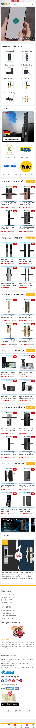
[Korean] (21, 1)
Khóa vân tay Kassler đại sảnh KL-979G (8, 316)
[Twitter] (6, 680)
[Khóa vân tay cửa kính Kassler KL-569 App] (27, 476)
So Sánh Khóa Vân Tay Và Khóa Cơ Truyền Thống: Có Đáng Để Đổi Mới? (17, 572)
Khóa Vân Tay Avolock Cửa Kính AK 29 (9, 486)
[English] (15, 1)
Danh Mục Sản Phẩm (12, 46)
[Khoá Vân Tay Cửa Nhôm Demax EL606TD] (9, 274)
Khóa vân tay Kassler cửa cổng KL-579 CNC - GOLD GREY (9, 397)
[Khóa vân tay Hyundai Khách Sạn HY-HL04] (27, 444)
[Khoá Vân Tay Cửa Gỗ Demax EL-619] (27, 218)
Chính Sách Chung (7, 602)
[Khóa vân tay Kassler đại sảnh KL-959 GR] (27, 307)
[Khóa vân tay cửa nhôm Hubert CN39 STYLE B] (9, 250)
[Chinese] (18, 1)
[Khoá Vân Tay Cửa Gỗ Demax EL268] (9, 194)
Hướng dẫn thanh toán (8, 613)
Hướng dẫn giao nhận (8, 616)
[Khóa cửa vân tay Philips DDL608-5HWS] (27, 274)
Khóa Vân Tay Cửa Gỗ (12, 181)
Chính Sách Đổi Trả (7, 600)
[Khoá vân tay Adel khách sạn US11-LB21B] (9, 444)
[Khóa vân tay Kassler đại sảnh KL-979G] (9, 307)
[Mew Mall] (15, 525)
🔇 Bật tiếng (30, 39)
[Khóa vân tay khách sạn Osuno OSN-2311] (27, 419)
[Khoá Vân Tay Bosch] (18, 126)
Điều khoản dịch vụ (7, 618)
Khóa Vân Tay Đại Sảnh (13, 294)
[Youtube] (13, 680)
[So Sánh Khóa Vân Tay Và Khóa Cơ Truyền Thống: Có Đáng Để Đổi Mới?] (18, 555)
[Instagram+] (9, 680)
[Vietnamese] (13, 1)
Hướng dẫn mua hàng (8, 610)
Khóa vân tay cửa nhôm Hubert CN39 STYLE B (7, 260)
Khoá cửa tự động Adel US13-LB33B (9, 510)
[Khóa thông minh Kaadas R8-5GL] (27, 500)
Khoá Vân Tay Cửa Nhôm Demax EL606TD (9, 284)
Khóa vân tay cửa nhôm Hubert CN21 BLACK (25, 260)
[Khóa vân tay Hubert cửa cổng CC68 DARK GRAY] (9, 363)
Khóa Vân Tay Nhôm (12, 238)
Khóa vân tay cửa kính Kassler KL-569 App (27, 486)
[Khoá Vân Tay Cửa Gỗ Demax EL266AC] (27, 194)
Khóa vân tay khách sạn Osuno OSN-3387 (8, 429)
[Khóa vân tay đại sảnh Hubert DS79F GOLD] (9, 331)
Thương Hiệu (8, 109)
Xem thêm (30, 181)
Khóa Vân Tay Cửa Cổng (14, 351)
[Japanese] (23, 1)
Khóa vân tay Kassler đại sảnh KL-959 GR (26, 316)
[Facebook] (2, 680)
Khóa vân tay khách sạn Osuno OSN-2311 (26, 429)
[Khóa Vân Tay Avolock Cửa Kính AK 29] (9, 476)
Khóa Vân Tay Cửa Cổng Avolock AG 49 (26, 397)
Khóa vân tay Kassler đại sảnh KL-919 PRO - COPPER (26, 341)
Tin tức (6, 535)
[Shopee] (17, 680)
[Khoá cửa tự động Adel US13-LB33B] (9, 500)
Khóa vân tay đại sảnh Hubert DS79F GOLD (9, 341)
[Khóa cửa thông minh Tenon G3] (27, 363)
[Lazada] (20, 680)
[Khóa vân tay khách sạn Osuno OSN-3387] (9, 419)
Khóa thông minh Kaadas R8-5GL (25, 510)
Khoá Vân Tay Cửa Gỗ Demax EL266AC (26, 204)
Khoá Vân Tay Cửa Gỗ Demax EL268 (8, 204)
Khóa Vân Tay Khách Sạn (14, 407)
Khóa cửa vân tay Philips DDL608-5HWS (26, 284)
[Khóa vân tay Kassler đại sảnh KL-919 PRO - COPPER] (27, 331)
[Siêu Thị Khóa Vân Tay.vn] (5, 3)
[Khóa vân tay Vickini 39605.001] (9, 218)
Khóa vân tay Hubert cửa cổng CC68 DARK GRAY (8, 373)
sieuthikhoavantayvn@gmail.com (17, 663)
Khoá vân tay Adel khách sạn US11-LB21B (8, 453)
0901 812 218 (11, 666)
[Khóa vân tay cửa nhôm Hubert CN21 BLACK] (27, 250)
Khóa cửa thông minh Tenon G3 (26, 373)
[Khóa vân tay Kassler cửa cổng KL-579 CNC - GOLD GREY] (9, 387)
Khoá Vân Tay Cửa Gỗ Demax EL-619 (26, 228)
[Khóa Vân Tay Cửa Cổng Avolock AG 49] (27, 387)
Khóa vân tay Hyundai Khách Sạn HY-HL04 (27, 453)
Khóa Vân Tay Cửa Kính (13, 464)
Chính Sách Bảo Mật (7, 595)
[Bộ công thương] (7, 672)
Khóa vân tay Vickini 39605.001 (8, 228)
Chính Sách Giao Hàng (8, 597)
